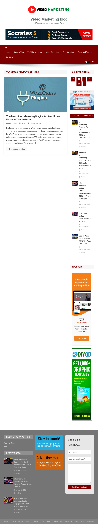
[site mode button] (87, 62)
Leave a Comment (36, 123)
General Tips (19, 52)
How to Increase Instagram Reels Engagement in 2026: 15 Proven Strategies (85, 191)
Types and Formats (85, 52)
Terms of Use (57, 521)
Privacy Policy (45, 521)
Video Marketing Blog (49, 19)
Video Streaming (52, 52)
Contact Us (90, 521)
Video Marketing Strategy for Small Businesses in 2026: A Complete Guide (85, 130)
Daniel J (23, 123)
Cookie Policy (79, 521)
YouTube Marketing (34, 52)
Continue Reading (18, 149)
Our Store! (10, 57)
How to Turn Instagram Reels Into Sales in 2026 (85, 217)
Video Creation (68, 52)
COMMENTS (88, 116)
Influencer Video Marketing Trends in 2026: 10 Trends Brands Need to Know (85, 160)
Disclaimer (68, 521)
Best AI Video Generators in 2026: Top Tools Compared (85, 240)
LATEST (76, 116)
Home (8, 52)
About (36, 521)
